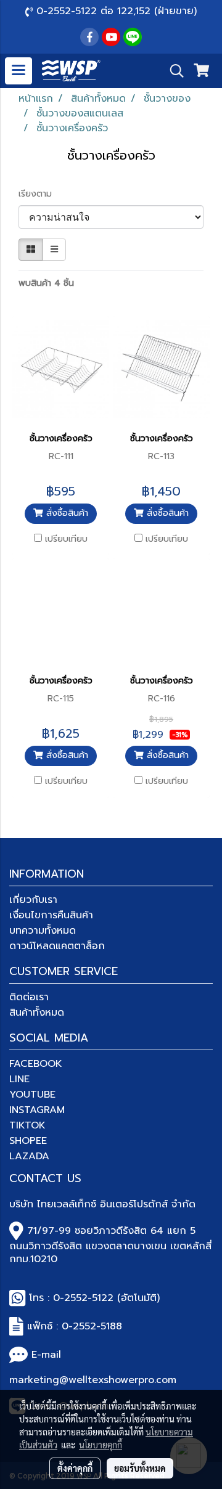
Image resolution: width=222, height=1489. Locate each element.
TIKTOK (27, 1125)
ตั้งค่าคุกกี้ (74, 1468)
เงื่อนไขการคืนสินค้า (51, 915)
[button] (172, 71)
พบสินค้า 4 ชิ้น (46, 283)
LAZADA (29, 1156)
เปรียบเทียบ (66, 539)
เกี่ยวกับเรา (33, 899)
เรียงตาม (39, 193)
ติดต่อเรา (29, 997)
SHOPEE (28, 1140)
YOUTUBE (32, 1094)
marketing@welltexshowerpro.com (92, 1380)
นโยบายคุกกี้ (100, 1444)
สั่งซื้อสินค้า (65, 513)
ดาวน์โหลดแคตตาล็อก (57, 946)
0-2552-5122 (83, 1298)
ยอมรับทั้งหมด (140, 1468)
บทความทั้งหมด (42, 930)
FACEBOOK (35, 1063)
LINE (19, 1079)
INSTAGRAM (37, 1110)
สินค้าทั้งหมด (36, 1012)
